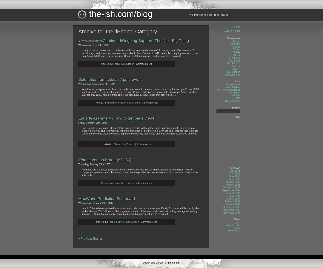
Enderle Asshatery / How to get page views (116, 118)
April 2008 (234, 179)
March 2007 (233, 198)
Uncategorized (232, 74)
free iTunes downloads (228, 89)
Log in (236, 222)
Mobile (236, 52)
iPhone (116, 63)
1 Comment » (144, 144)
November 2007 (231, 187)
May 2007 (234, 196)
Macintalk (235, 95)
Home (235, 26)
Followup (235, 41)
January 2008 (232, 184)
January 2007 (232, 204)
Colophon (232, 30)
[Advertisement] (229, 141)
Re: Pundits (128, 144)
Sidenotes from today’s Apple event (110, 79)
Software (235, 69)
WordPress (234, 230)
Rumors (120, 221)
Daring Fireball (232, 87)
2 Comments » (144, 183)
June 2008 (234, 173)
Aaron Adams (232, 84)
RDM (237, 98)
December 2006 (231, 207)
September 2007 (231, 190)
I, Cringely (234, 92)
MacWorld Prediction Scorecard (106, 198)
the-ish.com (173, 262)
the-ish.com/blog (120, 14)
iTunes (236, 49)
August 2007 (233, 193)
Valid (233, 225)
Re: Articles (233, 58)
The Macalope (232, 101)
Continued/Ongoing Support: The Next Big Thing (146, 40)
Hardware (112, 102)
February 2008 (232, 182)
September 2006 (231, 212)
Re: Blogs (234, 60)
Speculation (127, 63)
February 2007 (232, 201)
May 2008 (234, 176)
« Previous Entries (90, 41)
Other (237, 55)
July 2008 (235, 170)
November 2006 (231, 210)
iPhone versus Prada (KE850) (104, 160)
